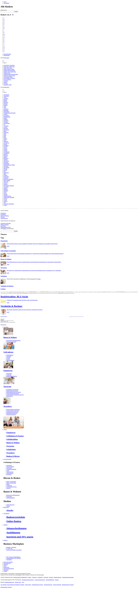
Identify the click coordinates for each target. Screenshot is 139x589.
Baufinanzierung (57, 577)
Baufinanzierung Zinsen (37, 584)
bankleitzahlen (33, 291)
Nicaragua (5, 162)
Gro (4, 124)
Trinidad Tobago (7, 196)
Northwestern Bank (7, 77)
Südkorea (5, 190)
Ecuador (5, 114)
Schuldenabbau (12, 439)
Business (5, 540)
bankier (23, 291)
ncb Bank (5, 80)
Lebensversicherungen (40, 579)
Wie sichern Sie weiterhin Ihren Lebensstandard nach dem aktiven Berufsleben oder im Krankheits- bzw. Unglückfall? (34, 270)
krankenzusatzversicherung (4, 293)
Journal (5, 429)
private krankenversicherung (32, 293)
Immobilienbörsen (10, 497)
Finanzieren (3, 213)
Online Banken (13, 521)
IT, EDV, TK (9, 548)
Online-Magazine (10, 504)
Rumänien (5, 177)
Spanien (5, 188)
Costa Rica (5, 109)
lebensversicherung (22, 293)
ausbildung (11, 291)
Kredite (29, 577)
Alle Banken (6, 3)
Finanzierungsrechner (11, 341)
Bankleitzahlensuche (9, 582)
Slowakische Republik (8, 185)
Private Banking (7, 54)
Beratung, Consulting (11, 547)
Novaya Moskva (7, 79)
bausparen (50, 291)
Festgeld (8, 357)
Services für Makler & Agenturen (14, 550)
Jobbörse (5, 524)
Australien (5, 98)
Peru (4, 171)
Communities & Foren (11, 486)
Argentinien (6, 96)
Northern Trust (6, 73)
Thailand (5, 194)
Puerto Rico (6, 176)
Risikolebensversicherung (12, 390)
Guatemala (5, 126)
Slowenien (5, 187)
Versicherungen (4, 218)
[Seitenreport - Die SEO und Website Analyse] (77, 316)
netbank (5, 82)
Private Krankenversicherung (13, 409)
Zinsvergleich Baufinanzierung (13, 340)
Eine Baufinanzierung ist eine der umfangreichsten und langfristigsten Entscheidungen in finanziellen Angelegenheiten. (34, 262)
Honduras (5, 128)
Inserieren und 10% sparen (19, 536)
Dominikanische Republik (9, 113)
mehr (8, 246)
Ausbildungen (13, 532)
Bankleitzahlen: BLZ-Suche (14, 296)
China (4, 107)
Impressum (5, 569)
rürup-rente (56, 293)
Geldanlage (3, 214)
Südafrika (5, 189)
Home (4, 1)
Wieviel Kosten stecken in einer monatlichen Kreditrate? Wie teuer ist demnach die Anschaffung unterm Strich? (32, 243)
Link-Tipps (3, 226)
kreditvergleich (14, 293)
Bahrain (5, 100)
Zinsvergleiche (10, 584)
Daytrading (9, 474)
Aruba (4, 97)
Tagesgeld (8, 356)
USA (4, 202)
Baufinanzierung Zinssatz (68, 584)
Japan (4, 140)
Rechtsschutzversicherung (12, 412)
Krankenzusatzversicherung (12, 410)
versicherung (72, 293)
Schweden (5, 181)
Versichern (4, 276)
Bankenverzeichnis (15, 517)
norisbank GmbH (7, 84)
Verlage (8, 506)
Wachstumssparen (48, 584)
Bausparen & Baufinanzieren (13, 495)
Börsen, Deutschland (11, 481)
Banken (4, 228)
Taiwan (5, 193)
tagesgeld (60, 293)
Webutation (2, 319)
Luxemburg (6, 153)
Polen (4, 174)
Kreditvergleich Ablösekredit (20, 577)
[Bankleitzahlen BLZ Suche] (3, 302)
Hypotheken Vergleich (19, 584)
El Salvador (6, 115)
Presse (4, 566)
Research (8, 488)
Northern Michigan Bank (9, 70)
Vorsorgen (4, 267)
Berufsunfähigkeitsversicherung (13, 392)
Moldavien (5, 158)
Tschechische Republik (8, 197)
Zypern (5, 205)
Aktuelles (9, 510)
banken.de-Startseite (8, 562)
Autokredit (8, 375)
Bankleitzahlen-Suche (6, 227)
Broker (8, 484)
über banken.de (6, 563)
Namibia (5, 159)
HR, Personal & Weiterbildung (13, 557)
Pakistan (5, 168)
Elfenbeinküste (6, 116)
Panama (5, 170)
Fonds (7, 470)
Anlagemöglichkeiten (11, 469)
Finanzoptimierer (10, 466)
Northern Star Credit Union (9, 71)
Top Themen (3, 584)
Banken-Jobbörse (5, 224)
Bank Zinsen (28, 584)
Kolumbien (6, 145)
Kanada (5, 144)
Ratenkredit (9, 373)
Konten (8, 359)
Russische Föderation (8, 179)
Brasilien (5, 105)
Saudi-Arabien (6, 180)
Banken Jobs (18, 582)
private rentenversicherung (41, 293)
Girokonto (34, 577)
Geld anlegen (8, 352)
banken (20, 291)
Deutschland (6, 111)
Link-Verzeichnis (7, 459)
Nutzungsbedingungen (8, 568)
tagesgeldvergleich (66, 293)
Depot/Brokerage (10, 360)
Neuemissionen (9, 472)
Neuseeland (6, 161)
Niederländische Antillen (9, 164)
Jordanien (5, 141)
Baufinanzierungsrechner (68, 577)
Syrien (4, 192)
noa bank (5, 83)
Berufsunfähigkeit (50, 579)
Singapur (5, 184)
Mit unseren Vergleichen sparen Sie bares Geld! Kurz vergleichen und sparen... (25, 309)
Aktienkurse (9, 485)
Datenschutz (6, 567)
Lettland (5, 149)
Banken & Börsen (13, 456)
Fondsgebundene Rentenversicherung (15, 394)
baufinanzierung (44, 291)
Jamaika (5, 139)
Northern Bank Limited (8, 69)
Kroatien (5, 146)
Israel (4, 136)
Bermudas (5, 102)
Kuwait (5, 148)
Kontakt (5, 571)
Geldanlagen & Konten (15, 436)
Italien (4, 137)
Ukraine (5, 198)
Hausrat (57, 579)
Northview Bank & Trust (9, 75)
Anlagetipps (9, 465)
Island (4, 135)
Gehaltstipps (11, 449)
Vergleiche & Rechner (6, 223)
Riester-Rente (9, 396)
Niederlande (6, 163)
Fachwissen (9, 468)
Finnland (5, 119)
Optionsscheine (9, 473)
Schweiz (5, 183)
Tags (23, 582)
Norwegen (5, 166)
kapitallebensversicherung (106, 291)
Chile (4, 106)
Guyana (5, 127)
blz (60, 291)
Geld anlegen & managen (8, 251)
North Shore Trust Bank (8, 65)
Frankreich (5, 120)
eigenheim (62, 291)
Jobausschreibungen (16, 528)
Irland (4, 133)
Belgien (5, 101)
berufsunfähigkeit (56, 291)
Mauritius (5, 155)
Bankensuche (4, 10)
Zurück (7, 57)
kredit (10, 293)
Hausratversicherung (11, 414)
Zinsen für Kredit (57, 584)
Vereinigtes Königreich (8, 203)
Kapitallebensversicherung (12, 389)
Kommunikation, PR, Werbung (13, 558)
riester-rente (52, 293)
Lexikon (3, 289)
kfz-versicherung (120, 291)
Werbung (5, 564)
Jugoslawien (6, 142)
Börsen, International (11, 482)
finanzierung (70, 291)
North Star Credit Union (9, 66)
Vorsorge (3, 217)
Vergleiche (5, 327)
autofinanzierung (16, 291)
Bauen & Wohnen (5, 215)
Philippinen (6, 172)
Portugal (5, 175)
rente (50, 293)
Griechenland (6, 123)
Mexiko (5, 157)
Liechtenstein (6, 152)
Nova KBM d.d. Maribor (9, 78)
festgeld (66, 291)
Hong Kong (6, 129)
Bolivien (5, 103)
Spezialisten (9, 559)
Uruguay (5, 201)
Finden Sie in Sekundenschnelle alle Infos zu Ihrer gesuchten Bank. (22, 300)
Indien (4, 131)
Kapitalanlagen (9, 355)
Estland (5, 118)
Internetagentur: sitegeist (6, 587)
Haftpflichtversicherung (11, 413)
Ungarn (5, 200)
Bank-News (6, 507)
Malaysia (5, 154)
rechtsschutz (47, 293)
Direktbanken (6, 55)
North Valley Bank (7, 67)
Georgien (5, 122)
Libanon (5, 150)
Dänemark (5, 110)
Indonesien (5, 132)
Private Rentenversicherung (12, 393)
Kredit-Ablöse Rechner (11, 376)
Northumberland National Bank (10, 74)
